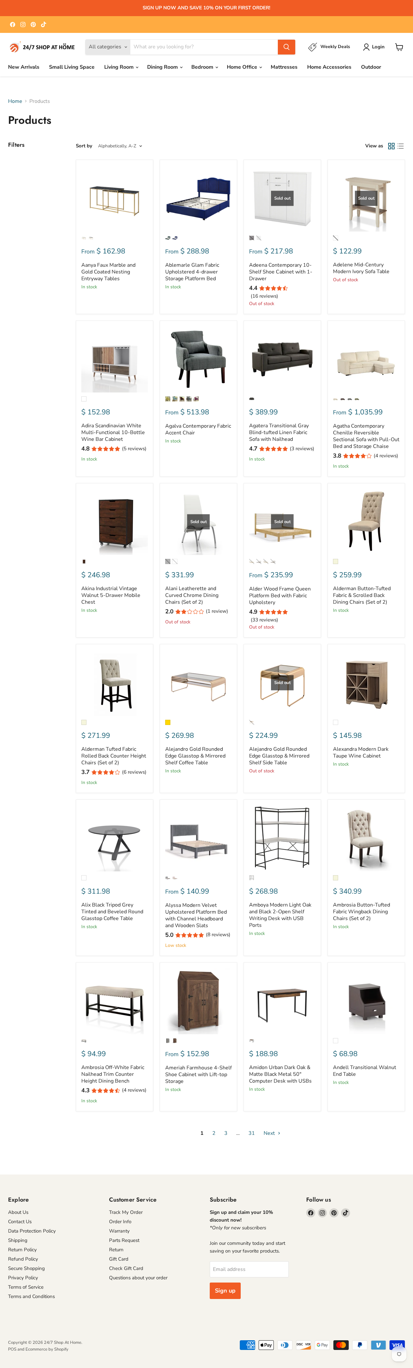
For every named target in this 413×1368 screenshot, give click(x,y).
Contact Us (20, 1221)
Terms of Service (26, 1287)
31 (251, 1133)
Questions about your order (138, 1277)
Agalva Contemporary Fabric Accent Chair (198, 429)
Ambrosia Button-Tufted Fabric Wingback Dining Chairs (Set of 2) (361, 911)
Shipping (17, 1240)
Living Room (119, 67)
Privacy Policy (23, 1277)
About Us (18, 1212)
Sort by (84, 146)
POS (12, 1349)
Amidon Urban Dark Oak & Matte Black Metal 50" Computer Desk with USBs (280, 1074)
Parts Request (124, 1240)
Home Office (242, 67)
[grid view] (391, 146)
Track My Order (126, 1212)
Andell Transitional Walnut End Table (364, 1071)
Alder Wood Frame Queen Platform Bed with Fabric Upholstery (280, 595)
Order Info (120, 1221)
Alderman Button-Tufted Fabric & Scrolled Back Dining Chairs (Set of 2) (362, 595)
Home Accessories (329, 67)
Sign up (225, 1290)
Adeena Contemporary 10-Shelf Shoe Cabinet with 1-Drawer (280, 272)
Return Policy (22, 1249)
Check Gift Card (126, 1268)
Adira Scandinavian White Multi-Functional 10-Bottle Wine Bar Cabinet (113, 432)
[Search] (286, 47)
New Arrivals (23, 67)
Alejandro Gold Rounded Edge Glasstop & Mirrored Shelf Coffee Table (195, 756)
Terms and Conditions (31, 1296)
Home (15, 101)
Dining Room (163, 67)
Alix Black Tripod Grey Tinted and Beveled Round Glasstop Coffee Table (112, 911)
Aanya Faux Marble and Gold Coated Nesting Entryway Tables (108, 272)
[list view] (400, 146)
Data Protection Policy (32, 1231)
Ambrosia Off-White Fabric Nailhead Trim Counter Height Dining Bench (112, 1074)
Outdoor (371, 67)
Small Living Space (72, 67)
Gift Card (118, 1259)
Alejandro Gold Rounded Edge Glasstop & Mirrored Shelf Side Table (279, 756)
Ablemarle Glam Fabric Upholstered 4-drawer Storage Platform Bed (192, 272)
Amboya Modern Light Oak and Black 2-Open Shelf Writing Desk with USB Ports (280, 915)
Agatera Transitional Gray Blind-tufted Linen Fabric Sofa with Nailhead (279, 432)
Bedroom (203, 67)
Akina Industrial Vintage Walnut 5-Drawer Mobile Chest (110, 595)
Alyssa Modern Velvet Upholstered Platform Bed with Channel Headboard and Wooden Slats (196, 915)
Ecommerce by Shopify (46, 1349)
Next (270, 1133)
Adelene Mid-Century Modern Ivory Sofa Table (361, 268)
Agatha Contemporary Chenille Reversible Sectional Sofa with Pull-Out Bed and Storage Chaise (366, 436)
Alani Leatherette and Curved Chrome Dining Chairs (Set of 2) (191, 595)
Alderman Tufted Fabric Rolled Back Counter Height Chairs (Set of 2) (113, 756)
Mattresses (284, 67)
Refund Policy (23, 1259)
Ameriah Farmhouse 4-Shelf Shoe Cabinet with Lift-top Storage (198, 1074)
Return (116, 1249)
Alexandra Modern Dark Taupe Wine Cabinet (360, 752)
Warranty (119, 1231)
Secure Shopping (26, 1268)
